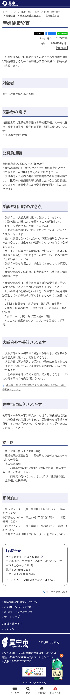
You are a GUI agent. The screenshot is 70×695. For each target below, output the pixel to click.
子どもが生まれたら (30, 15)
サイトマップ (12, 616)
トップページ (9, 12)
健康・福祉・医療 (30, 12)
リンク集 (9, 628)
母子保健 (10, 15)
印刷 (63, 47)
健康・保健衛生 (52, 12)
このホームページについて (19, 606)
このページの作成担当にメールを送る (33, 579)
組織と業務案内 (13, 623)
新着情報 (42, 692)
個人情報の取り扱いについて (21, 602)
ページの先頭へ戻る (57, 592)
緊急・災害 (55, 692)
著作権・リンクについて (18, 612)
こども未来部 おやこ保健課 (23, 557)
